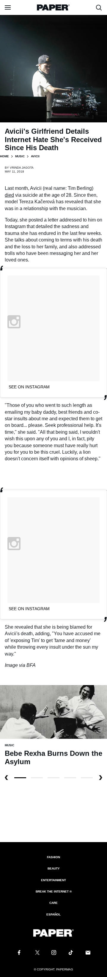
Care (53, 902)
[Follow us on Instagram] (53, 952)
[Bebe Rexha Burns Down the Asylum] (53, 711)
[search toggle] (99, 7)
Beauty (54, 868)
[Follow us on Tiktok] (70, 952)
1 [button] (37, 777)
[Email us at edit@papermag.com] (88, 952)
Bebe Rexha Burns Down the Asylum (53, 757)
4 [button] (87, 777)
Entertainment (53, 880)
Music (20, 156)
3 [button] (70, 777)
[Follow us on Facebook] (19, 952)
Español (53, 914)
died (9, 195)
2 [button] (53, 777)
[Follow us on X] (36, 952)
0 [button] (20, 777)
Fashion (53, 857)
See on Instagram (29, 386)
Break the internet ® (54, 891)
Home (4, 156)
